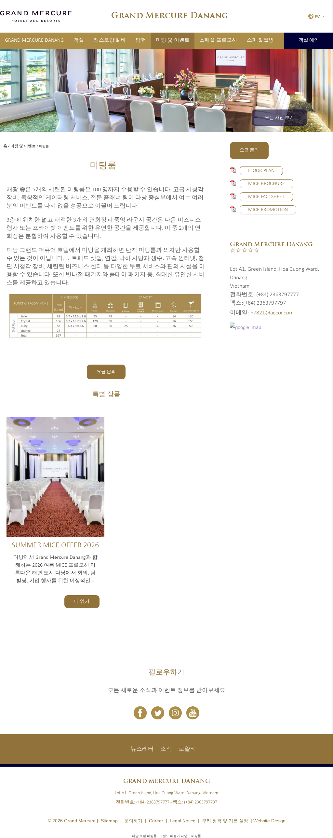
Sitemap (109, 820)
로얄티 (187, 749)
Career (156, 820)
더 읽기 (82, 601)
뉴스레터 (142, 749)
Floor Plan (261, 170)
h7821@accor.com (272, 313)
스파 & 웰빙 (260, 40)
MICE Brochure (266, 183)
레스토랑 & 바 (110, 40)
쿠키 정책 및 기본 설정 (225, 820)
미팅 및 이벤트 (173, 40)
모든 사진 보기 (279, 117)
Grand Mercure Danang (34, 40)
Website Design (269, 820)
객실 (78, 40)
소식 (166, 749)
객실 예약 (309, 40)
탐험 (141, 40)
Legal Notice (182, 820)
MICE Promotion (268, 209)
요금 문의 (106, 371)
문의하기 (133, 820)
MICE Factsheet (266, 196)
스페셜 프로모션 (218, 40)
